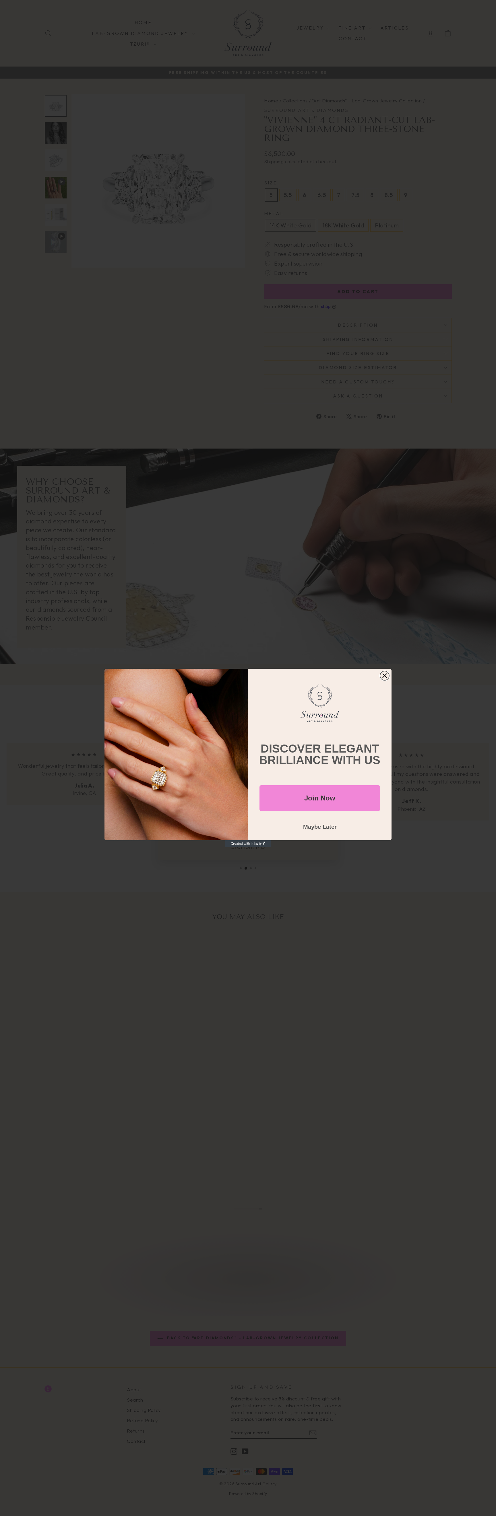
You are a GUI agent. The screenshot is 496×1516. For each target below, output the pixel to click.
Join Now (319, 798)
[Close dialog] (384, 675)
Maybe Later (320, 827)
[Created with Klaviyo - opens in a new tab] (248, 843)
